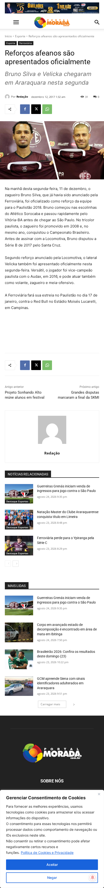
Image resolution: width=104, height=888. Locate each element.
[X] (36, 109)
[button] (8, 22)
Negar (52, 877)
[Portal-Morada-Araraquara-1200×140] (52, 7)
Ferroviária (25, 43)
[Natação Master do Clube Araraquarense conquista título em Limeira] (19, 519)
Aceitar (52, 865)
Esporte (20, 36)
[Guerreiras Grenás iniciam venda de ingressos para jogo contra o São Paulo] (19, 494)
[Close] (99, 794)
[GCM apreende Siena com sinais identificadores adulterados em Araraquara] (19, 686)
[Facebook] (25, 109)
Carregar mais (50, 704)
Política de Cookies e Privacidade (47, 852)
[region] (52, 839)
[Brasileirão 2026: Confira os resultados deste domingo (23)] (19, 659)
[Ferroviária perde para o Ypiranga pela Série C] (19, 545)
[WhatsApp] (47, 109)
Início (8, 36)
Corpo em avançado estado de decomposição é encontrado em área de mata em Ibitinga (67, 629)
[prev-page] (8, 564)
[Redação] (8, 96)
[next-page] (16, 564)
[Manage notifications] (93, 877)
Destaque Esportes (17, 501)
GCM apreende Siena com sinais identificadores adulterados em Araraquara (61, 683)
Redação (22, 96)
